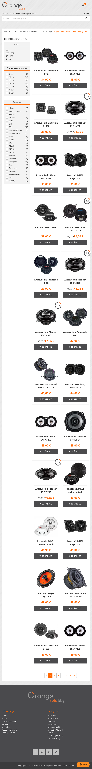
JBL (18, 143)
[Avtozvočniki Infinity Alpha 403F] (75, 369)
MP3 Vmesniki (54, 727)
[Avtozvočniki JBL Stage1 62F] (46, 578)
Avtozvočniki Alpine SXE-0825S (75, 72)
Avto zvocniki (16, 31)
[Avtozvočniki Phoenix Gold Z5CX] (75, 421)
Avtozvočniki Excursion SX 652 (46, 647)
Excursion (18, 168)
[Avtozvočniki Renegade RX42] (46, 55)
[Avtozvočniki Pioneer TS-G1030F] (46, 317)
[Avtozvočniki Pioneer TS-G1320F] (75, 108)
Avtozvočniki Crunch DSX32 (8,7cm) (75, 229)
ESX (18, 127)
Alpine (18, 108)
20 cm (18, 86)
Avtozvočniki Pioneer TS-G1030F (46, 333)
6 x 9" (18, 93)
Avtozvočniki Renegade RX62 (75, 333)
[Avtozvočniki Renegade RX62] (75, 317)
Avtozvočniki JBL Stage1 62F (45, 595)
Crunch (18, 117)
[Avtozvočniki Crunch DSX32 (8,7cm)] (75, 212)
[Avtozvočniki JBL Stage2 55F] (75, 526)
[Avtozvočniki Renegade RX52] (46, 264)
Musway (18, 171)
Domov (7, 31)
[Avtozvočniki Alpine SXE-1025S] (46, 160)
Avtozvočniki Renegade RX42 (46, 72)
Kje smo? (86, 13)
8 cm (18, 74)
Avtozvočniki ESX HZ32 (45, 227)
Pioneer (18, 155)
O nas (4, 715)
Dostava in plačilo (9, 721)
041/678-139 (8, 13)
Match (18, 146)
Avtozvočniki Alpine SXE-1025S (46, 177)
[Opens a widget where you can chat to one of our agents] (83, 765)
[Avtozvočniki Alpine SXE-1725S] (75, 630)
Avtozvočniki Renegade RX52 (46, 281)
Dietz (18, 120)
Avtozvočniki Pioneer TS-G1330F (75, 281)
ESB (18, 177)
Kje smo (5, 724)
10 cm (18, 77)
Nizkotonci (52, 724)
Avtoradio (52, 715)
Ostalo (50, 733)
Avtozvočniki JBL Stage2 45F (75, 177)
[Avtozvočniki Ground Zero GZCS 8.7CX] (46, 369)
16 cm (18, 83)
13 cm (18, 80)
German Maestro (18, 130)
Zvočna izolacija (54, 738)
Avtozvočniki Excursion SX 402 (46, 124)
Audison (18, 114)
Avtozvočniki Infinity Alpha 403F (75, 386)
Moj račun (6, 727)
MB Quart (18, 149)
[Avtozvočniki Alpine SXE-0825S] (75, 55)
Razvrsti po (47, 31)
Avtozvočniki (53, 718)
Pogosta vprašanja (9, 730)
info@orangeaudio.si (27, 13)
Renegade (18, 162)
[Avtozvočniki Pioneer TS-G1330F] (75, 264)
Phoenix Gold (18, 174)
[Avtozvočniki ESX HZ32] (46, 212)
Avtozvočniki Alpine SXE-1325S (46, 438)
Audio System (18, 111)
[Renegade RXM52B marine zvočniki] (75, 474)
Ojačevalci (52, 721)
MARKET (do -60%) (55, 735)
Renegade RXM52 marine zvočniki (46, 543)
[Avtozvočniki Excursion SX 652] (46, 630)
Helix (18, 136)
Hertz (18, 139)
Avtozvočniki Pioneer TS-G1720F (46, 490)
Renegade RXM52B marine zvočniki (75, 490)
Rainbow (18, 158)
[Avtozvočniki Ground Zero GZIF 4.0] (75, 578)
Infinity (18, 181)
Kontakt (5, 718)
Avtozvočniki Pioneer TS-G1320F (75, 124)
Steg (18, 165)
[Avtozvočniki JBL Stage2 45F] (75, 160)
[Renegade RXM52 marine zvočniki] (46, 526)
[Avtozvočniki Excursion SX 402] (46, 108)
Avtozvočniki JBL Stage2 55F (75, 543)
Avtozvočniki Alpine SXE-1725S (75, 647)
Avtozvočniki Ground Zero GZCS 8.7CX (46, 386)
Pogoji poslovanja (9, 733)
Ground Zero (18, 133)
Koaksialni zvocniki (29, 31)
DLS (18, 124)
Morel (18, 152)
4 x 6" (18, 90)
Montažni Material (55, 730)
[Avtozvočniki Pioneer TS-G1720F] (46, 474)
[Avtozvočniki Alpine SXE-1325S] (46, 421)
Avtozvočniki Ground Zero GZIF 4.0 (75, 595)
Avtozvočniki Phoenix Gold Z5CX (75, 438)
